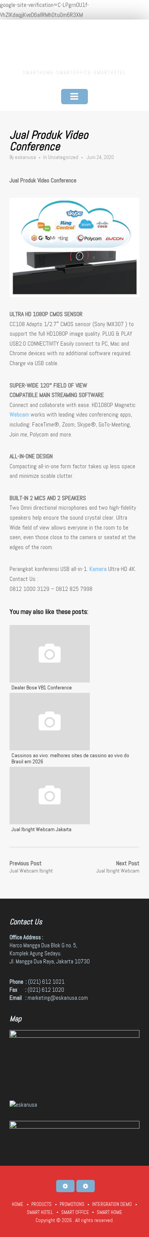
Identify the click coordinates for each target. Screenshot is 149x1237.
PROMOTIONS (72, 1204)
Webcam (19, 414)
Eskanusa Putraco (74, 45)
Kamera (98, 569)
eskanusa (25, 157)
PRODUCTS (41, 1204)
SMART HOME (109, 1212)
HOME (17, 1204)
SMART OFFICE (75, 1212)
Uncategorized (63, 157)
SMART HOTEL (40, 1212)
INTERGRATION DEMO (112, 1204)
